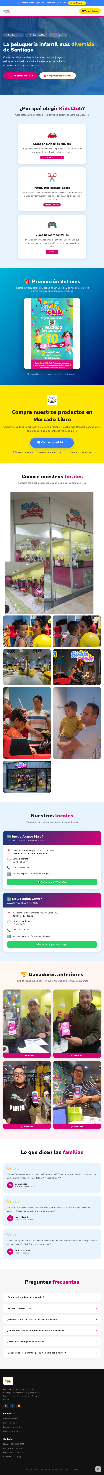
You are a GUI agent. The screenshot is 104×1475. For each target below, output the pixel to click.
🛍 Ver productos (90, 11)
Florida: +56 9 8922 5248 (14, 1448)
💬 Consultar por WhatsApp (52, 882)
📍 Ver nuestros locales (20, 75)
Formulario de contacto (13, 1452)
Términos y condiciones (69, 1469)
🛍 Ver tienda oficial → (52, 442)
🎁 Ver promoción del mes (58, 75)
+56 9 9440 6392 (21, 867)
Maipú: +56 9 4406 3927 (13, 1444)
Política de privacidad (49, 1469)
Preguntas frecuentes (12, 1427)
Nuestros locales (10, 1418)
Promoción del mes (11, 1423)
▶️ (18, 1405)
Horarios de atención (12, 1431)
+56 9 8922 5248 (21, 929)
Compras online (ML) (12, 1456)
